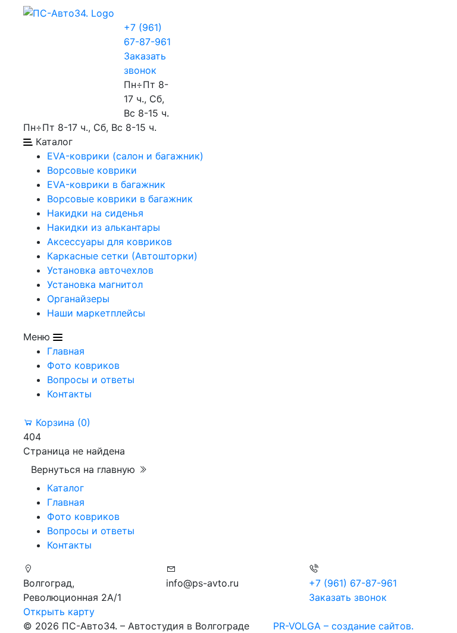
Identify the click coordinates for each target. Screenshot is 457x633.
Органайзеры (78, 299)
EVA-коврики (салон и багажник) (125, 156)
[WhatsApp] (24, 27)
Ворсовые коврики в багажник (120, 199)
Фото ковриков (83, 365)
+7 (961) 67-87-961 (353, 583)
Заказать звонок (348, 597)
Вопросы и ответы (90, 380)
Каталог (65, 488)
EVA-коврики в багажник (106, 184)
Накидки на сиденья (95, 213)
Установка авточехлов (100, 270)
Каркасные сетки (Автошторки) (122, 256)
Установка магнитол (95, 284)
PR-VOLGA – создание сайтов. (343, 626)
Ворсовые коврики (92, 170)
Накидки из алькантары (103, 227)
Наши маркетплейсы (96, 313)
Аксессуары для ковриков (109, 241)
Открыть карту (59, 612)
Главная (65, 351)
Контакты (69, 394)
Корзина (61, 422)
